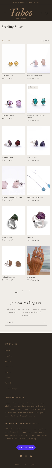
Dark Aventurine (7, 237)
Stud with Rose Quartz (34, 75)
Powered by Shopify (31, 465)
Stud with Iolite (32, 157)
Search (7, 350)
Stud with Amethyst (8, 115)
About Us (8, 383)
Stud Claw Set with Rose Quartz (12, 197)
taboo (22, 465)
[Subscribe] (44, 322)
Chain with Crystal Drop (35, 197)
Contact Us (9, 367)
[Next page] (35, 291)
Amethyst (30, 237)
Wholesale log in (11, 389)
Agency (8, 372)
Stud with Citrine (7, 75)
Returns (8, 361)
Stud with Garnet (7, 157)
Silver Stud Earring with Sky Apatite (36, 116)
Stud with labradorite (8, 277)
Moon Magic (31, 277)
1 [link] (16, 291)
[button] (4, 13)
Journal (7, 378)
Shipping (8, 356)
